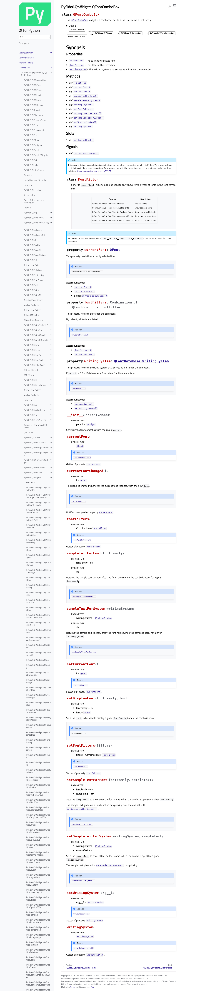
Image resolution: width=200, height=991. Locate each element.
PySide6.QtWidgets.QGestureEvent (38, 771)
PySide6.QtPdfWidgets (34, 270)
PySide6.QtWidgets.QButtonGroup (38, 563)
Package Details (26, 62)
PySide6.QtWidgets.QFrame (38, 756)
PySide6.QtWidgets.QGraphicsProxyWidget (38, 936)
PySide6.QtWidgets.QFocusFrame (38, 726)
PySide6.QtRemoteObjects (36, 340)
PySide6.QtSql (30, 380)
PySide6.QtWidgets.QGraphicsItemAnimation (38, 853)
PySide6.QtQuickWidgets (35, 335)
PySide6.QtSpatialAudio (34, 365)
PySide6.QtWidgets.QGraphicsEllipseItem (38, 831)
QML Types (29, 375)
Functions (30, 482)
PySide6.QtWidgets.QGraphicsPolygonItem (38, 928)
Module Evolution (31, 305)
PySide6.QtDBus (31, 140)
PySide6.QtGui (30, 160)
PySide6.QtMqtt (31, 212)
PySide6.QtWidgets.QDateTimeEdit (38, 653)
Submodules (29, 195)
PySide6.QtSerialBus (33, 355)
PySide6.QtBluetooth (33, 115)
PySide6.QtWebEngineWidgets (36, 461)
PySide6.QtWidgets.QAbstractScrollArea (38, 519)
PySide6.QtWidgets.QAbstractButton (38, 489)
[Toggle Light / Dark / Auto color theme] (169, 6)
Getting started (31, 370)
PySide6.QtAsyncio (32, 110)
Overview (28, 175)
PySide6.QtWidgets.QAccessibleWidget (38, 541)
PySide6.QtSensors (32, 350)
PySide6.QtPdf (30, 260)
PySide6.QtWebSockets (34, 467)
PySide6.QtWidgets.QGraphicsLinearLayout (38, 891)
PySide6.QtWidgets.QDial (37, 659)
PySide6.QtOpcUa (32, 245)
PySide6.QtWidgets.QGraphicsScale (38, 958)
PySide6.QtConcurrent (34, 130)
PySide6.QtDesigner (33, 145)
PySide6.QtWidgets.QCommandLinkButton (38, 616)
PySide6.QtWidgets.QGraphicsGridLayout (38, 838)
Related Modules (31, 315)
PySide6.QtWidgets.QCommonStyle (38, 623)
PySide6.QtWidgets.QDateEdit (38, 646)
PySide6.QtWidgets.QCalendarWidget (38, 571)
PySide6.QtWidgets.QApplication (38, 548)
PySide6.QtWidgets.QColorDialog (38, 586)
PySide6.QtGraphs (32, 150)
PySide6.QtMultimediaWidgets (36, 224)
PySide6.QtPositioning (34, 275)
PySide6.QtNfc (30, 240)
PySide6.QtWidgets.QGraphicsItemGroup (38, 861)
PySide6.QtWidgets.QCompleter (38, 631)
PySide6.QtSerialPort (33, 360)
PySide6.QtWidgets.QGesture (38, 763)
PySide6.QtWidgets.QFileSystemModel (38, 718)
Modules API (24, 67)
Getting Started (26, 52)
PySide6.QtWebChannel (34, 442)
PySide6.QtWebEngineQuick (36, 454)
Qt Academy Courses (33, 320)
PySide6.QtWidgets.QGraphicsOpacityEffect (38, 906)
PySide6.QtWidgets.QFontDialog (38, 741)
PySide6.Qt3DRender (33, 105)
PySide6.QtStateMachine (35, 385)
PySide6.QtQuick (31, 290)
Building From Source (33, 300)
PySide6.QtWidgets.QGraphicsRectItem (38, 943)
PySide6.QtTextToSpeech (35, 420)
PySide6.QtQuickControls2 (36, 325)
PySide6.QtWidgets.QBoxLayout (38, 556)
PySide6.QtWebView (33, 472)
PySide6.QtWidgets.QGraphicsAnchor (38, 786)
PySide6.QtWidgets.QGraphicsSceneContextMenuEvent (38, 975)
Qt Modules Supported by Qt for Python (34, 74)
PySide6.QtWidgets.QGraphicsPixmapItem (38, 921)
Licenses (28, 185)
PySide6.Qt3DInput (32, 95)
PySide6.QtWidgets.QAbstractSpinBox (38, 533)
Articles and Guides (32, 265)
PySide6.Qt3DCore (32, 85)
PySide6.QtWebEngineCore (36, 447)
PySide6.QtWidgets (32, 477)
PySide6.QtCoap (31, 125)
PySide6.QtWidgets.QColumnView (38, 601)
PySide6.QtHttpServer (34, 170)
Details (72, 25)
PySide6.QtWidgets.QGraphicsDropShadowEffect (38, 816)
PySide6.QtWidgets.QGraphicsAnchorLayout (38, 793)
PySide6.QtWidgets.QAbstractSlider (38, 526)
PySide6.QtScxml (31, 345)
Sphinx (72, 987)
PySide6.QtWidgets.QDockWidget (38, 681)
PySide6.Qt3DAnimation (35, 80)
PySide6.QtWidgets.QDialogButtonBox (38, 673)
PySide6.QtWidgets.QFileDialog (38, 703)
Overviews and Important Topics (35, 426)
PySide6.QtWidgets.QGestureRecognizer (38, 778)
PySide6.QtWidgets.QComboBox (38, 608)
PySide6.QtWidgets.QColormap (38, 593)
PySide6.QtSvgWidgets (34, 410)
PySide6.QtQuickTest (33, 330)
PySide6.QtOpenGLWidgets (36, 255)
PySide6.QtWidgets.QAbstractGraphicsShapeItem (38, 496)
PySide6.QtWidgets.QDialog (38, 666)
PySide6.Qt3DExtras (33, 90)
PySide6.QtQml (31, 285)
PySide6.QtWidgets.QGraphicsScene (38, 966)
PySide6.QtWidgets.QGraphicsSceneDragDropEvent (38, 983)
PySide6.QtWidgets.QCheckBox (38, 578)
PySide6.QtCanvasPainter (35, 120)
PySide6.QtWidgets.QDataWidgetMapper (38, 638)
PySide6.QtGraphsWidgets (36, 155)
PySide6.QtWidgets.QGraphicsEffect (38, 823)
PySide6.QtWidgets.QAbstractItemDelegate (38, 504)
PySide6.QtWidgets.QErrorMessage (38, 696)
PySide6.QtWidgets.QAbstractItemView (38, 511)
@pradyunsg (84, 987)
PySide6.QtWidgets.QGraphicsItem (38, 846)
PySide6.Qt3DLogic (32, 100)
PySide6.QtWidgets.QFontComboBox (38, 733)
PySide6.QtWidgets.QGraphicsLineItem (38, 883)
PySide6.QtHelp (31, 165)
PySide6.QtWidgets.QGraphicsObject (38, 898)
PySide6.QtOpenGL (32, 250)
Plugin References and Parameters (34, 201)
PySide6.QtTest (31, 415)
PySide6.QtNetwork (33, 230)
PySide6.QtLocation (33, 190)
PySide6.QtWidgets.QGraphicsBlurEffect (38, 801)
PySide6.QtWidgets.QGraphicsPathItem (38, 913)
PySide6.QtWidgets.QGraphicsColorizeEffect (38, 808)
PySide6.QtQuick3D (32, 295)
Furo (92, 987)
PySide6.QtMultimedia (34, 217)
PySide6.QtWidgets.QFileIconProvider (38, 711)
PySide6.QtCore (31, 135)
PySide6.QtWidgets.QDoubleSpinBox (38, 688)
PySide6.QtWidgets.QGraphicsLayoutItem (38, 876)
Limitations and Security (35, 180)
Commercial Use (26, 57)
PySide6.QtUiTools (32, 437)
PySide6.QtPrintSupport (34, 280)
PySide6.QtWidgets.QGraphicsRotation (38, 951)
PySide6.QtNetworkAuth (35, 235)
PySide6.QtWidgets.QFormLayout (38, 748)
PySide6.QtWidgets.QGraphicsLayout (38, 868)
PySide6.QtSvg (30, 405)
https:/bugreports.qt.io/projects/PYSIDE (93, 171)
